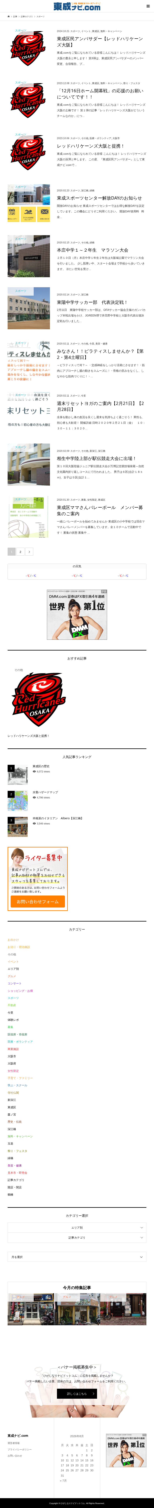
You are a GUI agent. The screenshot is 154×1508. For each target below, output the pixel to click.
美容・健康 (15, 1165)
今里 (10, 1012)
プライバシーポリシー (20, 1449)
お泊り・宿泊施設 (19, 947)
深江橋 (12, 1129)
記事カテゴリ (16, 1180)
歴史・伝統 (15, 1121)
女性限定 (13, 1070)
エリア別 (13, 968)
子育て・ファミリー (20, 1078)
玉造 (10, 1143)
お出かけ (13, 939)
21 (82, 1465)
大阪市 (12, 1056)
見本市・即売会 (17, 1172)
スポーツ (13, 998)
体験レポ (13, 1019)
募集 (10, 1027)
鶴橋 (10, 1194)
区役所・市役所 (17, 1034)
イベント (13, 961)
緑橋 (10, 1158)
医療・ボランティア (20, 1041)
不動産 (12, 1005)
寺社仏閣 (13, 1092)
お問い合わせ (15, 1455)
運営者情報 (14, 1443)
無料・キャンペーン (20, 1136)
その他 (12, 954)
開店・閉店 (15, 1187)
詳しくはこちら (77, 1393)
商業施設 (13, 1049)
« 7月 (63, 1480)
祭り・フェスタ (17, 1151)
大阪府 (12, 1063)
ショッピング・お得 (20, 990)
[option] (31, 1309)
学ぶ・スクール (17, 1085)
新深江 (12, 1099)
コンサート (15, 983)
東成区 (12, 1107)
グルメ (12, 976)
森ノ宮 (12, 1114)
